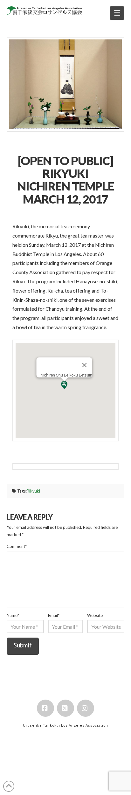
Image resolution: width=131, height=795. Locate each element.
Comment (17, 546)
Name (13, 615)
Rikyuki (33, 491)
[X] (65, 708)
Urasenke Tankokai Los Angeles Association (65, 725)
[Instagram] (85, 708)
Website (95, 615)
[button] (117, 13)
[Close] (84, 365)
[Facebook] (45, 708)
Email (54, 615)
